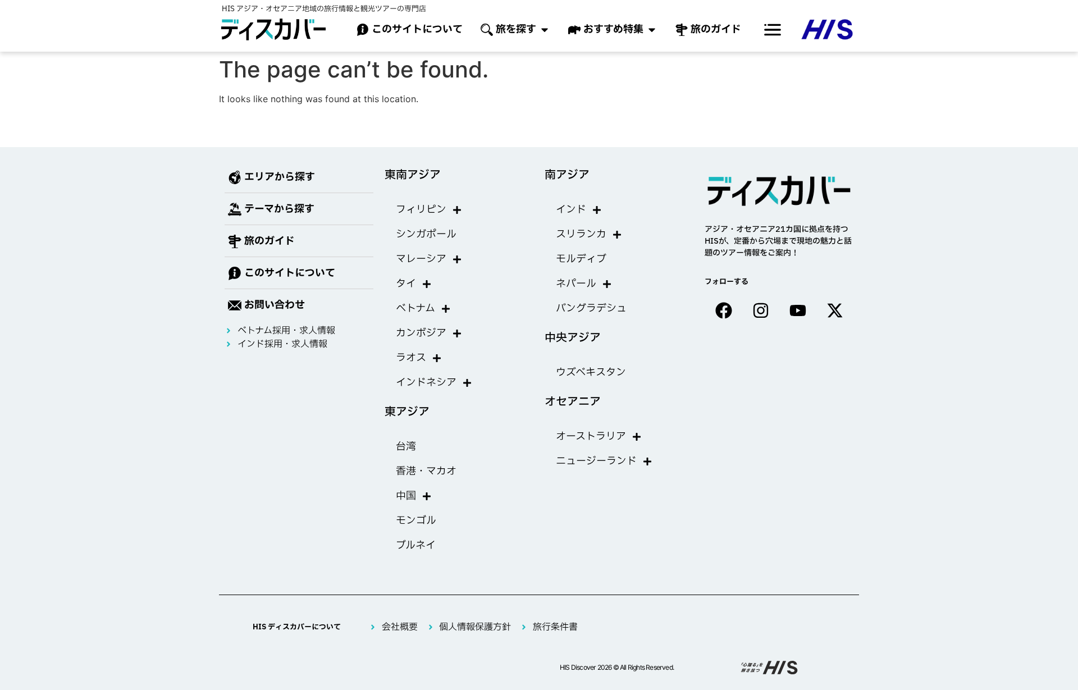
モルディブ (581, 259)
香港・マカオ (426, 471)
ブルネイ (416, 545)
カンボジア (421, 333)
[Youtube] (797, 310)
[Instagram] (760, 310)
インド (571, 209)
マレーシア (421, 259)
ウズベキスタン (591, 372)
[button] (772, 30)
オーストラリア (591, 436)
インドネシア (426, 382)
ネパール (576, 283)
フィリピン (421, 209)
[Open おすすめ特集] (651, 29)
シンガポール (426, 234)
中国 (406, 496)
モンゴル (416, 520)
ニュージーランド (596, 461)
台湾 (406, 446)
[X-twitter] (834, 310)
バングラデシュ (591, 308)
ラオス (411, 357)
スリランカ (581, 234)
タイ (406, 283)
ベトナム (415, 308)
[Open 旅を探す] (544, 29)
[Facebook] (723, 310)
